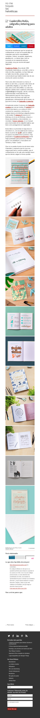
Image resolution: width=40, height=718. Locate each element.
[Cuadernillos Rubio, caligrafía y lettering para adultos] (20, 42)
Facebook (16, 46)
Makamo (11, 678)
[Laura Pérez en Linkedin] (18, 637)
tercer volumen (18, 121)
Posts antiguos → (30, 625)
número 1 (29, 107)
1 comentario (31, 548)
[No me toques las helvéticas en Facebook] (14, 637)
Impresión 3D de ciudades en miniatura (19, 653)
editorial (11, 549)
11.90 (19, 133)
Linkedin (23, 46)
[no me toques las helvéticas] (11, 13)
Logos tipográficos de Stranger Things (19, 655)
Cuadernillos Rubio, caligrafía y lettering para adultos (20, 24)
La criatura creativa (14, 664)
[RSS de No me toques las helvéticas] (27, 637)
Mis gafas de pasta (14, 676)
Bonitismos (12, 673)
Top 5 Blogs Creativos (14, 651)
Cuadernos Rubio (11, 68)
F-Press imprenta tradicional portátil (18, 646)
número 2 (18, 115)
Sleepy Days (12, 680)
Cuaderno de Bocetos (21, 136)
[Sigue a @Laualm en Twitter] (9, 637)
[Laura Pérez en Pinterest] (22, 637)
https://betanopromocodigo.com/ (18, 565)
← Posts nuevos (9, 625)
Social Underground (14, 671)
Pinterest (31, 46)
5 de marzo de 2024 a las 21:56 (18, 588)
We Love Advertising (14, 669)
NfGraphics (12, 666)
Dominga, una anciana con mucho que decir (20, 648)
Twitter (9, 46)
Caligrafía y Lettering (26, 101)
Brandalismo (12, 661)
